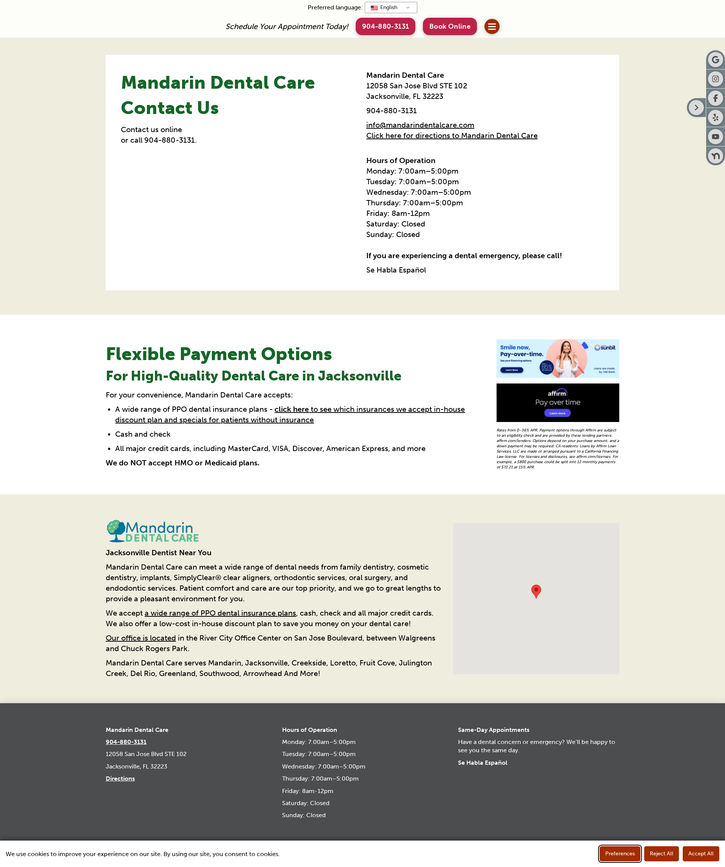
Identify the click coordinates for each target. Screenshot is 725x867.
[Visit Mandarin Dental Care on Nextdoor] (715, 155)
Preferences (620, 853)
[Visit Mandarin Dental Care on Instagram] (715, 78)
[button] (450, 26)
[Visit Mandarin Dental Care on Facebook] (715, 98)
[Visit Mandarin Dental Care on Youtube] (715, 136)
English (388, 7)
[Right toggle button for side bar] (696, 107)
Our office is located (141, 637)
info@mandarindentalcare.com (420, 124)
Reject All (661, 853)
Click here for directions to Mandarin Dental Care (452, 135)
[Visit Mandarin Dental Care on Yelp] (715, 117)
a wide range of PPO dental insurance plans (220, 613)
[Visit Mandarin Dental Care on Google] (715, 59)
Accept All (701, 853)
